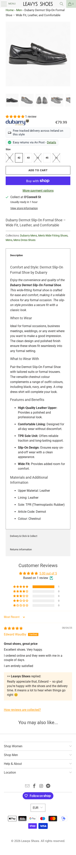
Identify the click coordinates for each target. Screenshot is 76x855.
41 (9, 157)
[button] (15, 116)
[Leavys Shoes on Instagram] (41, 786)
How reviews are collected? (22, 710)
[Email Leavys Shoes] (27, 786)
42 (19, 157)
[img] (13, 628)
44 (37, 157)
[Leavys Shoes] (38, 4)
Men (19, 10)
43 (28, 157)
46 (56, 157)
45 (47, 157)
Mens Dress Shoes (24, 240)
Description (16, 255)
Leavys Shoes (30, 841)
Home (10, 10)
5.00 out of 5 (48, 573)
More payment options (38, 190)
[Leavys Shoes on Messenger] (48, 786)
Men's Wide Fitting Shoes (53, 235)
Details (51, 142)
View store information (24, 208)
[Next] (67, 55)
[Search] (61, 4)
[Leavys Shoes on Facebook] (34, 786)
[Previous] (8, 55)
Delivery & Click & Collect (23, 536)
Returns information (21, 549)
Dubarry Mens (28, 235)
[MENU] (2, 4)
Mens (9, 240)
